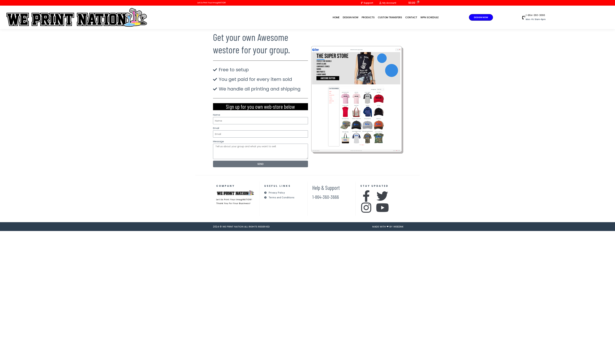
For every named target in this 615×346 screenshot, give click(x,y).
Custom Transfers (390, 17)
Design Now (350, 17)
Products (368, 17)
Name (216, 114)
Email (216, 128)
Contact (411, 17)
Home (336, 17)
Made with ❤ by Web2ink (388, 226)
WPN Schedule (429, 17)
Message (218, 141)
